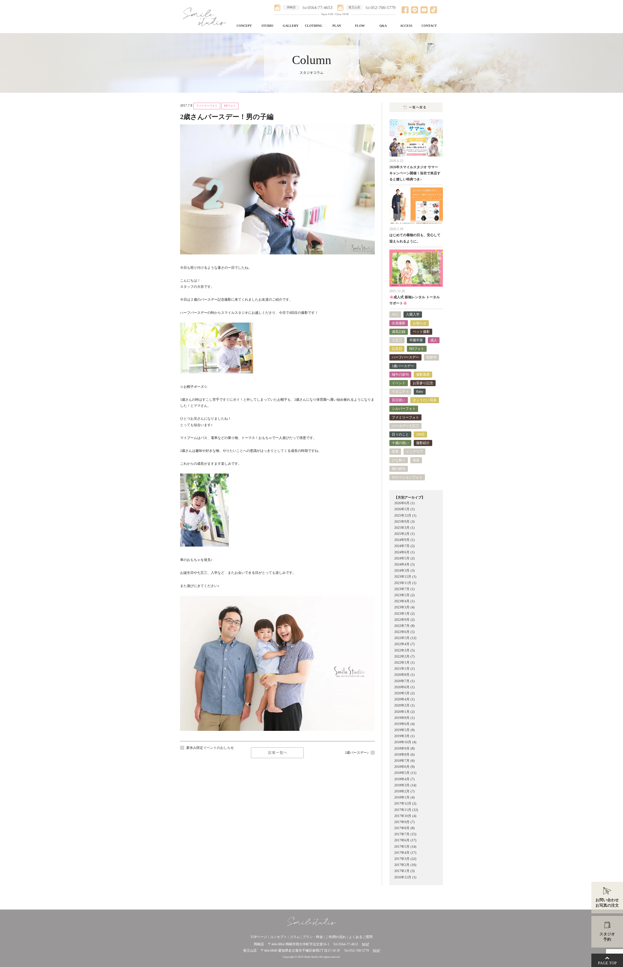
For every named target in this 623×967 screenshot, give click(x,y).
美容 (416, 460)
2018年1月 (402, 797)
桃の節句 (398, 469)
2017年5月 (402, 846)
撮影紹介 (423, 443)
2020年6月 (402, 687)
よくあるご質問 (361, 937)
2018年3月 (402, 785)
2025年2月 (402, 534)
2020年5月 (402, 693)
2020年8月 (402, 675)
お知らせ (419, 323)
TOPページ (258, 937)
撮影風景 (423, 374)
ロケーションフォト (407, 477)
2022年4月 (402, 644)
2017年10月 (402, 816)
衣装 (395, 451)
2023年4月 (402, 601)
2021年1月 (402, 668)
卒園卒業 (416, 340)
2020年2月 (402, 705)
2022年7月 (402, 626)
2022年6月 (402, 632)
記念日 (397, 349)
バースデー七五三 (405, 426)
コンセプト (278, 937)
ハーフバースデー (405, 357)
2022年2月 (402, 656)
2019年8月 (402, 718)
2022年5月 (402, 638)
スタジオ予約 (607, 936)
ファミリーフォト (207, 105)
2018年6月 (402, 767)
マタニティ (400, 391)
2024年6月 (402, 552)
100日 (420, 434)
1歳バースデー (403, 366)
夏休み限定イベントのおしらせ (210, 748)
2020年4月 (402, 699)
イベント (398, 383)
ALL (395, 314)
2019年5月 (402, 730)
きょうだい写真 (425, 400)
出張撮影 (398, 323)
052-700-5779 (359, 950)
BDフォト (230, 105)
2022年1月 (402, 662)
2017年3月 (402, 859)
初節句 (431, 357)
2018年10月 (402, 742)
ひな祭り (398, 460)
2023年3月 (402, 607)
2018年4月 (402, 779)
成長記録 (398, 332)
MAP (365, 944)
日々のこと (400, 434)
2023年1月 (402, 613)
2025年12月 (402, 515)
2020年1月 (402, 712)
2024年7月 (402, 546)
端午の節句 (400, 374)
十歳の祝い (400, 443)
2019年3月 (402, 736)
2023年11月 (402, 583)
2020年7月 (402, 681)
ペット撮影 (421, 332)
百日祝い (398, 400)
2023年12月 (402, 576)
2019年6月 (402, 724)
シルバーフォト (404, 408)
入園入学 (413, 314)
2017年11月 (402, 810)
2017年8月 (402, 828)
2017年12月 (402, 803)
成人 (433, 340)
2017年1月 (402, 871)
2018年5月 (402, 773)
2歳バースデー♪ (357, 752)
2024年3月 (402, 570)
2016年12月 (402, 877)
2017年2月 (402, 865)
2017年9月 (402, 822)
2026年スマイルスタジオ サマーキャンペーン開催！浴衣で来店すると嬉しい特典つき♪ (414, 173)
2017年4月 (402, 853)
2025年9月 (402, 521)
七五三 (397, 340)
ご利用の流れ (336, 937)
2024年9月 (402, 540)
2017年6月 (402, 840)
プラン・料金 (312, 937)
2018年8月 (402, 754)
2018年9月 (402, 748)
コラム (295, 937)
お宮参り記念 (423, 383)
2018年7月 (402, 760)
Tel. (317, 8)
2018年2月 (402, 791)
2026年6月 (402, 503)
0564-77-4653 (348, 944)
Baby (419, 391)
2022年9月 (402, 620)
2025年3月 (402, 528)
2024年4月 (402, 564)
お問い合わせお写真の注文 (607, 902)
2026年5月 (402, 509)
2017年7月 (402, 834)
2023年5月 (402, 595)
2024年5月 (402, 558)
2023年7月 (402, 589)
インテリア (414, 451)
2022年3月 (402, 650)
